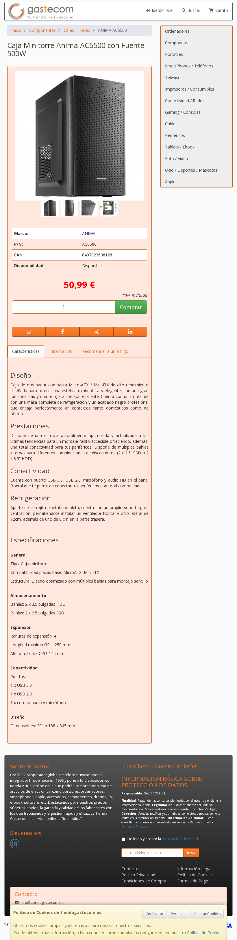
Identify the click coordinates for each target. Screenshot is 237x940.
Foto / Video (176, 158)
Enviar (191, 852)
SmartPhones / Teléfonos (189, 66)
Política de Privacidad (135, 827)
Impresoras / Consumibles (189, 89)
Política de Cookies (205, 932)
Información (60, 351)
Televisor (173, 77)
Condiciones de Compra (143, 881)
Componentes (178, 42)
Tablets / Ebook (180, 147)
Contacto (130, 868)
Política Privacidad (138, 874)
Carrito (221, 10)
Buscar (193, 10)
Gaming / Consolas (183, 112)
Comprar (131, 307)
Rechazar (178, 913)
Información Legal (194, 868)
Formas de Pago (192, 881)
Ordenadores (177, 31)
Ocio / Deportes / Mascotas (191, 170)
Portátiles (174, 54)
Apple (170, 181)
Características (26, 351)
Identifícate (162, 10)
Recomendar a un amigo (105, 351)
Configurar (154, 913)
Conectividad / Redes (184, 100)
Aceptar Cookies (207, 913)
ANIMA (88, 233)
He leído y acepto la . (163, 838)
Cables (171, 123)
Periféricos (175, 135)
